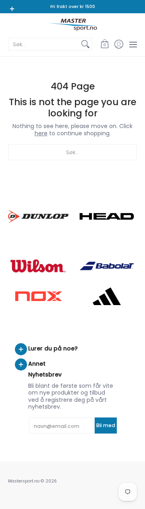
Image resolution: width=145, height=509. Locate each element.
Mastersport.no (23, 481)
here (41, 133)
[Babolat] (107, 266)
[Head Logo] (107, 216)
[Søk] (85, 44)
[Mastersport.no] (72, 24)
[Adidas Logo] (107, 296)
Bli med (105, 425)
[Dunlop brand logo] (38, 216)
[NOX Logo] (38, 296)
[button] (104, 44)
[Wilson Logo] (38, 265)
